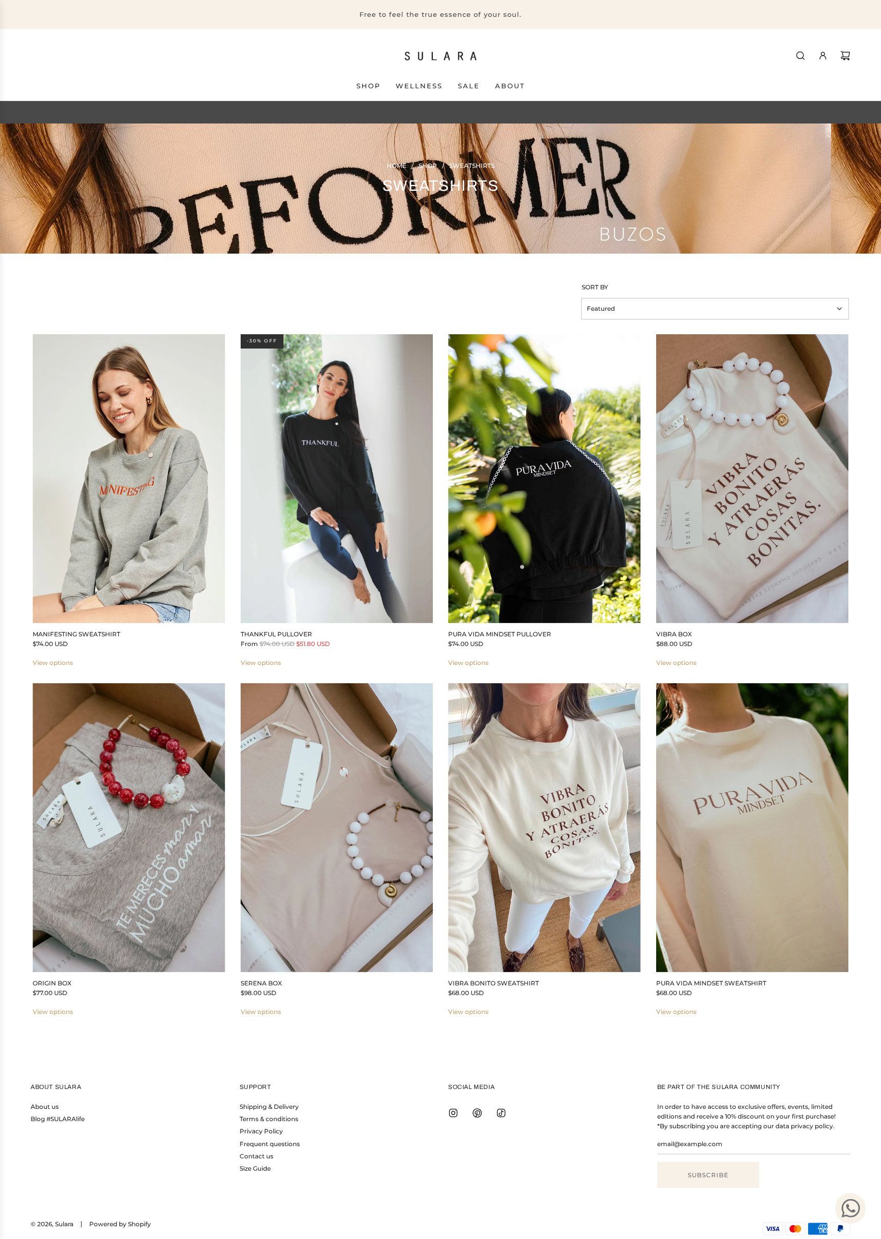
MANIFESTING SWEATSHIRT (76, 634)
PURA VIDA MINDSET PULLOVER (499, 634)
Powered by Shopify (120, 1224)
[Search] (800, 55)
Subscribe (708, 1175)
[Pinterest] (477, 1113)
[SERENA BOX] (337, 827)
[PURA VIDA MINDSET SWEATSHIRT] (752, 827)
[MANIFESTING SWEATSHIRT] (129, 478)
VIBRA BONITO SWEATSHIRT (493, 983)
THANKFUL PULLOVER (276, 634)
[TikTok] (501, 1113)
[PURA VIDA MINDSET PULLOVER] (544, 478)
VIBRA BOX (674, 634)
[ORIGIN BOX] (129, 827)
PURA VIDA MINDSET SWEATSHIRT (711, 983)
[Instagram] (453, 1113)
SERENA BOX (261, 983)
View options (53, 662)
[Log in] (823, 55)
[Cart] (845, 55)
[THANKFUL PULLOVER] (337, 478)
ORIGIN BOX (52, 983)
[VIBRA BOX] (752, 478)
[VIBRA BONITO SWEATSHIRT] (544, 827)
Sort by (595, 287)
